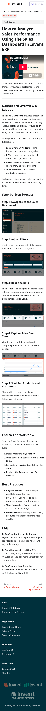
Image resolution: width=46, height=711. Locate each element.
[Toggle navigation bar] (4, 4)
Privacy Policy (8, 631)
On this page (10, 22)
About (5, 673)
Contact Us (7, 669)
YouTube (6, 650)
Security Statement (11, 635)
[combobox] (36, 4)
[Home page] (4, 12)
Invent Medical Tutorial (13, 612)
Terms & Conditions (11, 627)
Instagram (7, 654)
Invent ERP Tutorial (11, 608)
